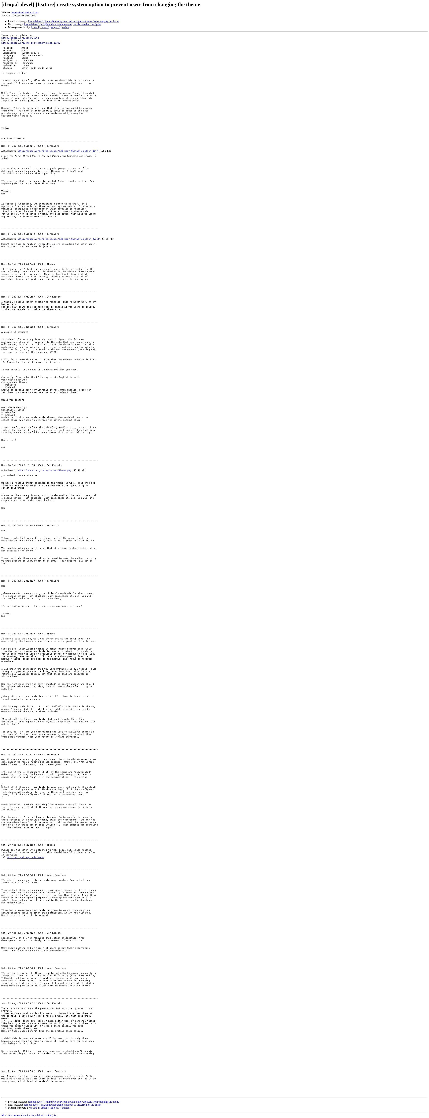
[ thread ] (44, 27)
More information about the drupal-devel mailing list (28, 1115)
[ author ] (65, 27)
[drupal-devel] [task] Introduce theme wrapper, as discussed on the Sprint (62, 24)
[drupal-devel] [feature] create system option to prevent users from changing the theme (73, 21)
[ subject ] (55, 27)
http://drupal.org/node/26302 (20, 38)
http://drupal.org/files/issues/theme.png (44, 470)
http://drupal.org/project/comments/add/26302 (30, 43)
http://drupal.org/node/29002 (25, 857)
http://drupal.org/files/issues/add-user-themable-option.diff (57, 151)
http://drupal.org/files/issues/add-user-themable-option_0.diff (59, 239)
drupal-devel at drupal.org (24, 12)
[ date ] (35, 27)
